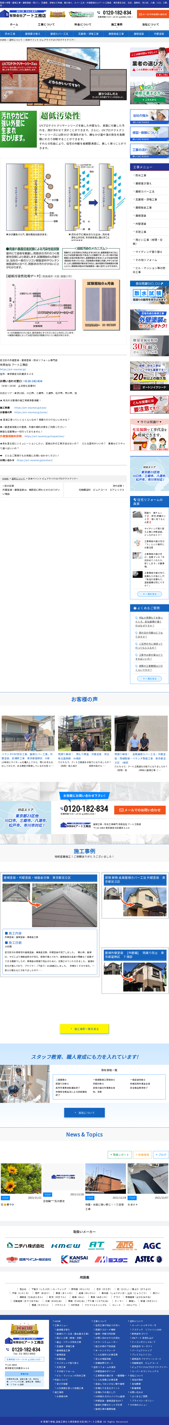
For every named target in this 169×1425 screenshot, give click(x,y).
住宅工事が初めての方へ (107, 1325)
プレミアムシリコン (142, 1354)
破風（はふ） (78, 1297)
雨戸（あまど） (43, 1293)
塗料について (136, 1321)
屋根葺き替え (32, 33)
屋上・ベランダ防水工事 (69, 1342)
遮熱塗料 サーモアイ (142, 1346)
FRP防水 (75, 1304)
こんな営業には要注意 (106, 1380)
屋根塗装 (139, 33)
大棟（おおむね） (54, 1301)
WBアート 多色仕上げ (142, 1338)
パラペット (60, 1304)
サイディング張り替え (149, 252)
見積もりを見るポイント (107, 1388)
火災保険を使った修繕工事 (70, 1388)
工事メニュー (61, 1325)
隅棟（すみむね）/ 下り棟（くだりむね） (89, 1301)
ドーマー (119, 1301)
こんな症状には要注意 (106, 1354)
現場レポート (121, 1155)
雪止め (23, 1289)
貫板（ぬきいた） (99, 1297)
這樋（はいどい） (88, 1293)
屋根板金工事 (116, 33)
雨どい (156, 1293)
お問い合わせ (136, 1392)
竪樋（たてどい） (41, 1304)
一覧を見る (151, 593)
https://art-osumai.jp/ (13, 369)
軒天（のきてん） (58, 1297)
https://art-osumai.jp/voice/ (31, 412)
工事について (100, 1321)
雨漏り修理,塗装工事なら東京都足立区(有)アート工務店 (72, 1421)
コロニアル (131, 1304)
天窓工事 (140, 232)
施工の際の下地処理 (105, 1346)
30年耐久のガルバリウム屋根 (110, 1396)
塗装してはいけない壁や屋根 (109, 1384)
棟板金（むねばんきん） (32, 1297)
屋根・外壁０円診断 (105, 1334)
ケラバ (117, 1297)
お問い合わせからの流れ (107, 1338)
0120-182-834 (117, 12)
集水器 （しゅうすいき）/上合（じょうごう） (125, 1293)
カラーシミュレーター (106, 1342)
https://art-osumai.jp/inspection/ (44, 436)
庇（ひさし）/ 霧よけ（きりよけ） (134, 1289)
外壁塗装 (159, 33)
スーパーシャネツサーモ (144, 1325)
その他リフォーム (146, 260)
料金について (61, 1380)
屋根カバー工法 (59, 33)
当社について (86, 1113)
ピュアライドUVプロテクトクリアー (150, 1367)
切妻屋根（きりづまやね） (26, 1301)
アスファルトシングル (96, 1304)
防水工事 (10, 33)
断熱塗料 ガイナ (140, 1334)
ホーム (14, 24)
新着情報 (143, 1155)
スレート (116, 1304)
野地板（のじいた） (81, 1289)
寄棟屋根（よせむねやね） (138, 1297)
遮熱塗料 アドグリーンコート (146, 1359)
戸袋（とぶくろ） (21, 1293)
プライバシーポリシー (143, 1401)
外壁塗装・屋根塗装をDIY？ (109, 1401)
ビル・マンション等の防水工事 (149, 270)
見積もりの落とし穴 (105, 1392)
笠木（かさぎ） (104, 1289)
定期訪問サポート (104, 1363)
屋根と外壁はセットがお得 (108, 1405)
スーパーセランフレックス (145, 1371)
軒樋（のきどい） (149, 1301)
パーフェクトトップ (142, 1350)
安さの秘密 (62, 1384)
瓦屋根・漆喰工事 (88, 33)
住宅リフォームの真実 (104, 1367)
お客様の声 (62, 1396)
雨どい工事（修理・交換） (148, 242)
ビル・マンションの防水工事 (71, 1375)
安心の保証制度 (103, 1359)
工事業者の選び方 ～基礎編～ (111, 1375)
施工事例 (59, 1392)
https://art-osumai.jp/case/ (30, 407)
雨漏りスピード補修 (105, 1329)
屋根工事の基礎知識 (105, 1409)
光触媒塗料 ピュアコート (145, 1363)
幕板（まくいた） (65, 1293)
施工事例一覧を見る (86, 1029)
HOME (58, 1321)
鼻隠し (132, 1301)
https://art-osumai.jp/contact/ (35, 460)
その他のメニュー (139, 1405)
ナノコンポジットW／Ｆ (144, 1342)
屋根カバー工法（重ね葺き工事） (73, 1334)
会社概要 (136, 1384)
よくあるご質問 (140, 1396)
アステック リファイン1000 (146, 1329)
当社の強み (137, 1380)
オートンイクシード (105, 1350)
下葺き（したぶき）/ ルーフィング (49, 1289)
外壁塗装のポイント (105, 1371)
